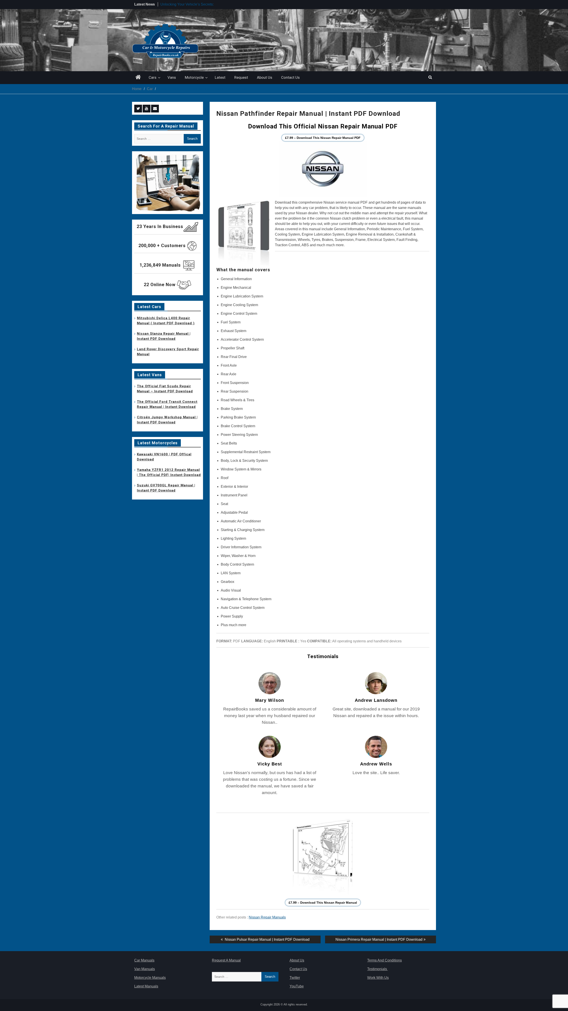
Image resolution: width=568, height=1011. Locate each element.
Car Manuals (144, 960)
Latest (220, 77)
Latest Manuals (146, 986)
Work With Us (378, 978)
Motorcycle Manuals (150, 978)
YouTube (297, 986)
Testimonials (377, 969)
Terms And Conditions (384, 960)
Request (241, 77)
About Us (264, 77)
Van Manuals (144, 969)
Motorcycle (194, 77)
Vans (172, 77)
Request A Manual (226, 960)
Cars (152, 77)
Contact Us (290, 77)
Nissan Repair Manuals (267, 917)
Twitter (295, 978)
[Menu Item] (138, 108)
